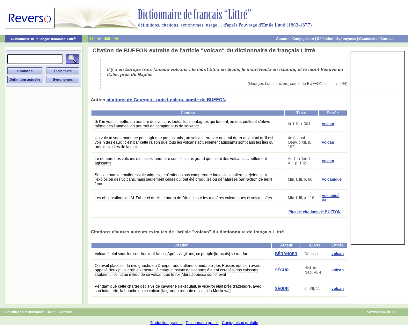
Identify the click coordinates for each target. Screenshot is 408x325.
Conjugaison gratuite (240, 323)
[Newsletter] (107, 38)
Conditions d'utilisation (25, 312)
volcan (328, 124)
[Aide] (91, 38)
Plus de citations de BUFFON (314, 212)
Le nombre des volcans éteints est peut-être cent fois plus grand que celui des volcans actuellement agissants (181, 160)
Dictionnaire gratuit (202, 323)
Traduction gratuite (166, 323)
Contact (387, 39)
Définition (325, 39)
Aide (51, 312)
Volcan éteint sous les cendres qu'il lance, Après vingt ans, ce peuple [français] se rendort (171, 254)
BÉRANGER (286, 254)
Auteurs (282, 39)
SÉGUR (282, 270)
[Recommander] (116, 38)
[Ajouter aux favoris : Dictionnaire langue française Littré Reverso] (99, 38)
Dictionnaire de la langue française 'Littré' (43, 39)
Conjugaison (303, 39)
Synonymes (346, 39)
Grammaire (368, 39)
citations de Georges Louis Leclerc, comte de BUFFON (166, 99)
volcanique (332, 179)
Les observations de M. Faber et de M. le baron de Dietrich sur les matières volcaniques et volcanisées (183, 198)
